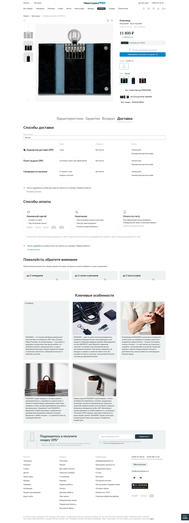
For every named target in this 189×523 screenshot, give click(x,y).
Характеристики (70, 118)
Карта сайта (28, 496)
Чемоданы (27, 461)
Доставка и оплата (67, 469)
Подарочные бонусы (68, 504)
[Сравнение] (148, 8)
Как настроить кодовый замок (108, 484)
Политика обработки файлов (107, 496)
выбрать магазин (66, 175)
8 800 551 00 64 (138, 457)
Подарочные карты (103, 469)
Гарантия (93, 118)
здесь (152, 519)
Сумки (26, 469)
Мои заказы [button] (64, 496)
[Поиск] (143, 8)
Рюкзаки (26, 465)
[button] (158, 8)
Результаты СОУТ (103, 492)
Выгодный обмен (67, 508)
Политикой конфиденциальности (114, 443)
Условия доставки (34, 191)
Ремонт (63, 465)
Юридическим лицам (68, 500)
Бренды (26, 480)
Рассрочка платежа (103, 480)
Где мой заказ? (143, 3)
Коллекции (27, 488)
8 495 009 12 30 (153, 457)
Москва (26, 3)
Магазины (37, 3)
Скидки (112, 8)
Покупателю (123, 8)
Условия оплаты (33, 249)
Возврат (108, 118)
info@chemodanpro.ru (140, 471)
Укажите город (27, 134)
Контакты (99, 476)
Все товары (28, 8)
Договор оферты (66, 492)
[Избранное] (153, 8)
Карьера (63, 480)
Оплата (63, 488)
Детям (26, 472)
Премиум (27, 484)
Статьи (98, 472)
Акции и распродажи (31, 492)
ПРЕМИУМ (101, 8)
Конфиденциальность (104, 461)
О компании (64, 476)
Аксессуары (28, 476)
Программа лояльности (105, 465)
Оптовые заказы (102, 488)
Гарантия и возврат (67, 472)
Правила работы (66, 484)
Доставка (124, 118)
